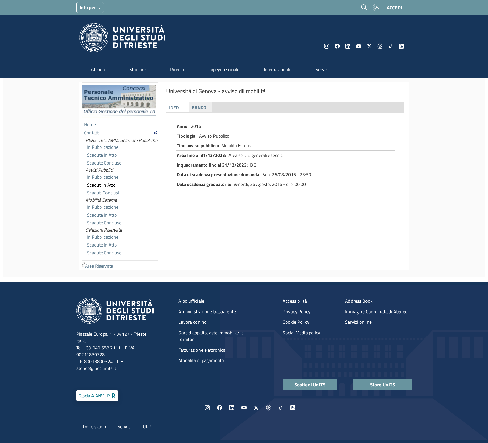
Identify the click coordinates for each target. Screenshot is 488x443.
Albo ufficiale (191, 301)
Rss (401, 46)
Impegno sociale (223, 69)
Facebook (337, 46)
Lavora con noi (193, 322)
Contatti (92, 132)
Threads (380, 46)
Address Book (359, 301)
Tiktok (390, 46)
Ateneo (98, 69)
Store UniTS (382, 384)
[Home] (122, 39)
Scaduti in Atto (101, 185)
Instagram (326, 46)
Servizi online (358, 322)
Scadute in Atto (102, 155)
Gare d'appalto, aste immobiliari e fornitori (211, 336)
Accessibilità (295, 301)
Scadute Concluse (104, 162)
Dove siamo (94, 426)
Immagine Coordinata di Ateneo (376, 311)
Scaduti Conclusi (103, 192)
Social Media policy (301, 332)
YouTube (358, 46)
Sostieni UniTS (309, 384)
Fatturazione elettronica (201, 350)
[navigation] (120, 176)
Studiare (137, 69)
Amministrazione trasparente (207, 311)
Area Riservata (99, 265)
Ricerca (177, 69)
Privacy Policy (296, 311)
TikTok (281, 407)
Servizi (322, 69)
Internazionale (277, 69)
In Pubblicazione (102, 147)
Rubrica (377, 7)
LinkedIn (348, 46)
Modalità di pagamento (201, 360)
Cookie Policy (296, 322)
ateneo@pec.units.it (96, 368)
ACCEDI (394, 7)
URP (147, 426)
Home (90, 124)
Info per (88, 7)
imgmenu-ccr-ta (119, 102)
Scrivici (125, 426)
